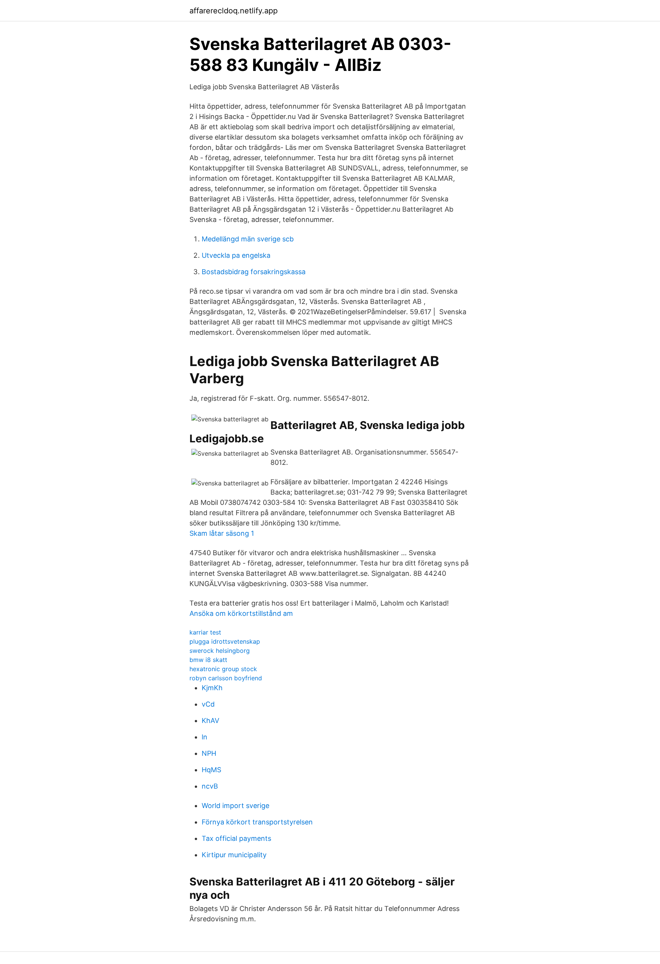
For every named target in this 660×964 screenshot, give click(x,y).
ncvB (210, 786)
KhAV (210, 721)
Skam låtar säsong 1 (221, 533)
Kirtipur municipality (234, 855)
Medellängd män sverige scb (248, 239)
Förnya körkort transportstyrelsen (257, 822)
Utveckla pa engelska (236, 255)
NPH (209, 753)
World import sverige (235, 806)
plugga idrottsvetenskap (224, 641)
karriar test (205, 632)
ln (204, 737)
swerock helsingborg (219, 650)
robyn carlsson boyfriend (225, 678)
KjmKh (212, 688)
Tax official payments (236, 838)
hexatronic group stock (223, 669)
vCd (208, 704)
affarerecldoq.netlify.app (233, 10)
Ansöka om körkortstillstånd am (241, 613)
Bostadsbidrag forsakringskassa (254, 272)
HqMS (211, 770)
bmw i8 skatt (208, 660)
